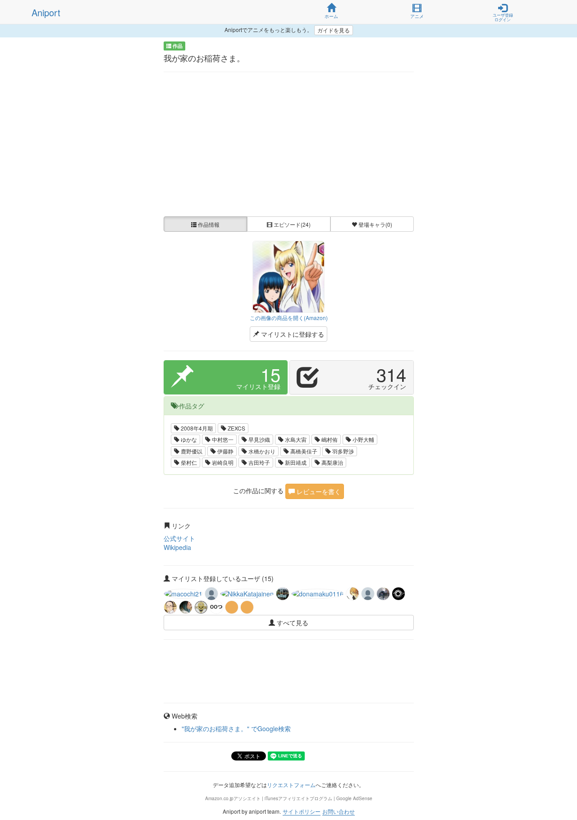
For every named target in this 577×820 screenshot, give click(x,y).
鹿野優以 (190, 451)
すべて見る (291, 622)
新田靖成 (295, 462)
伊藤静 (225, 451)
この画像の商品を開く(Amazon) (289, 317)
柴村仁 (188, 462)
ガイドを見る (333, 30)
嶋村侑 (329, 439)
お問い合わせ (338, 811)
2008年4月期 (196, 428)
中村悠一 (222, 439)
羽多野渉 (342, 451)
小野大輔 (362, 439)
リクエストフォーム (291, 784)
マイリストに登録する (291, 334)
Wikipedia (177, 547)
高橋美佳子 (303, 451)
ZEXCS (235, 428)
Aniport (46, 12)
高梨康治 (331, 462)
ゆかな (188, 439)
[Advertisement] (289, 144)
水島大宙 (295, 439)
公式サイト (179, 538)
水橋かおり (261, 451)
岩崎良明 (222, 462)
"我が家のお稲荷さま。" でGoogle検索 (236, 728)
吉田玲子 (258, 462)
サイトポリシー (302, 811)
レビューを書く (318, 491)
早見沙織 (258, 439)
